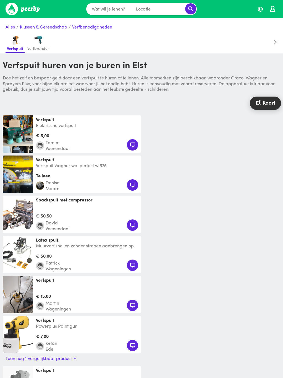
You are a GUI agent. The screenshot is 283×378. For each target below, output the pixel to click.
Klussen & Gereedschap (43, 27)
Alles (10, 27)
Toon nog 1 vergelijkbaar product (39, 358)
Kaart (269, 102)
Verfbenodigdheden (92, 27)
